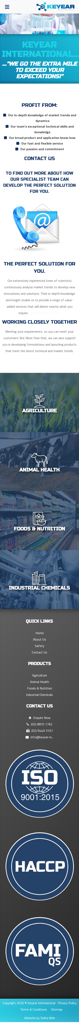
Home (39, 632)
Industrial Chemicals (39, 694)
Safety (39, 645)
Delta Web (48, 1017)
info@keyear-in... (41, 737)
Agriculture (39, 675)
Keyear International (41, 1002)
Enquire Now (41, 717)
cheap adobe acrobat (44, 312)
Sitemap (56, 1009)
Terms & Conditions (33, 1009)
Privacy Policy (67, 1002)
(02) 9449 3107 (42, 730)
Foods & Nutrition (39, 688)
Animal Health (39, 681)
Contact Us (39, 652)
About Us (39, 639)
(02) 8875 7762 (41, 724)
